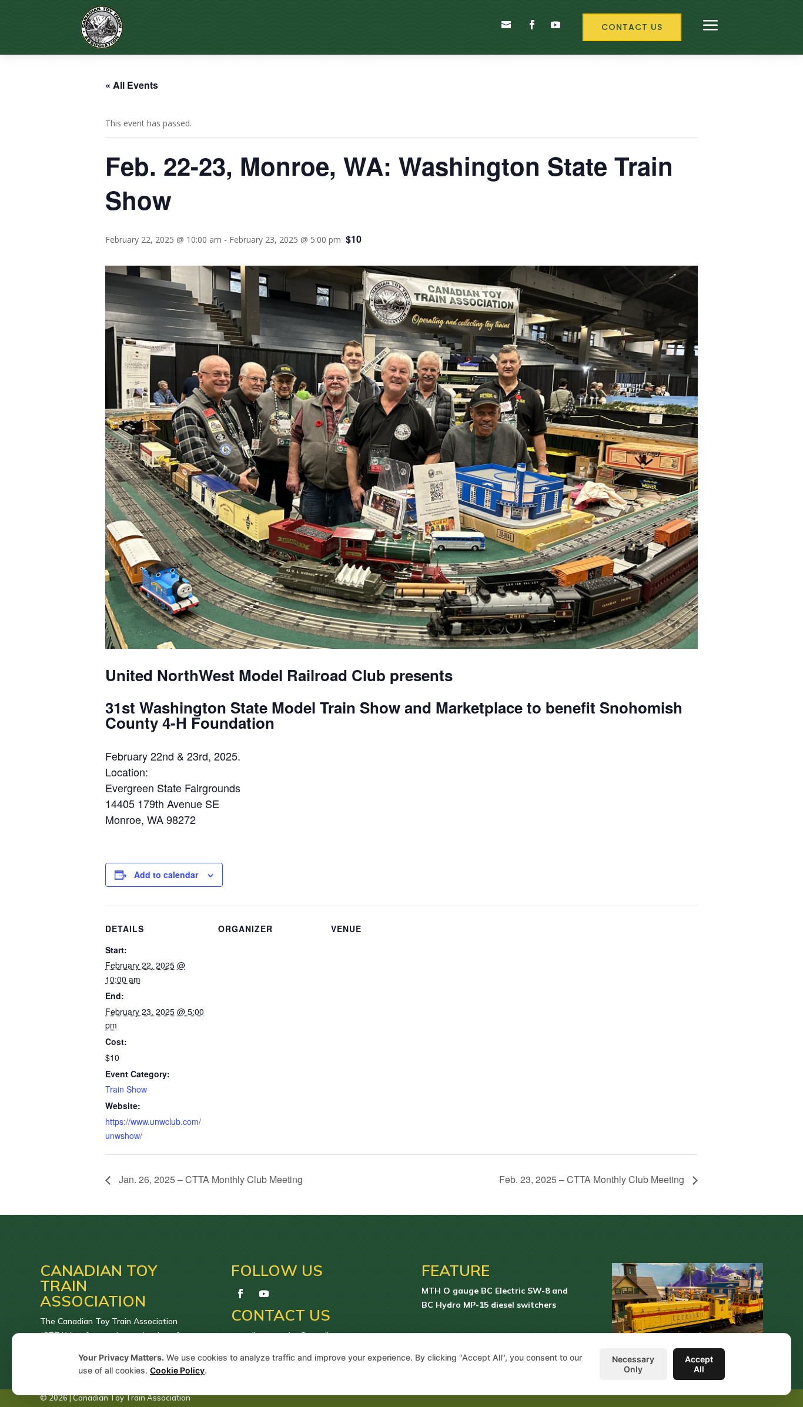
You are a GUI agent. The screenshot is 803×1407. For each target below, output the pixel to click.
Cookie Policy (177, 1370)
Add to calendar (166, 874)
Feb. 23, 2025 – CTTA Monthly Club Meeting (593, 1179)
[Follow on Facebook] (532, 24)
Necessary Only (633, 1364)
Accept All (699, 1364)
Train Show (126, 1089)
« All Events (131, 85)
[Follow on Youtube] (555, 24)
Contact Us (632, 27)
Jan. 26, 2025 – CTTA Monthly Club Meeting (209, 1179)
